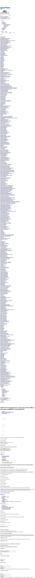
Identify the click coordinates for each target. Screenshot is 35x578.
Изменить (2, 560)
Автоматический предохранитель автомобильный (7, 188)
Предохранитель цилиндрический (5, 191)
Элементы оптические (3, 331)
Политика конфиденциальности (5, 492)
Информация (4, 23)
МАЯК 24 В (2, 66)
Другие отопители (3, 184)
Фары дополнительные (3, 320)
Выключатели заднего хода (4, 120)
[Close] (4, 387)
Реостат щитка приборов (4, 91)
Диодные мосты (2, 110)
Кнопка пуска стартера (3, 252)
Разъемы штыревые (3, 135)
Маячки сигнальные (3, 154)
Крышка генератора (3, 113)
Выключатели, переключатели (4, 83)
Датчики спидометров (3, 263)
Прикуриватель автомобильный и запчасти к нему (7, 40)
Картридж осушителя (3, 299)
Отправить (2, 568)
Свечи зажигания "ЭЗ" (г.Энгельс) (5, 258)
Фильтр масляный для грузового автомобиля (6, 334)
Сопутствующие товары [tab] (5, 460)
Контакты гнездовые (3, 129)
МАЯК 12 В (2, 65)
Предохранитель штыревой (4, 192)
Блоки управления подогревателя (5, 205)
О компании (4, 22)
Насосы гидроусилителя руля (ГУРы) (5, 168)
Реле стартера (2, 244)
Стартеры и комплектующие (4, 267)
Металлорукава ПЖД (3, 163)
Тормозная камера (3, 306)
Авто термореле (2, 118)
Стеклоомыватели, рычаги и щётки (5, 285)
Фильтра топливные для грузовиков (5, 340)
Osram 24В (1, 61)
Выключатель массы (3, 75)
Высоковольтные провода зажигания (5, 250)
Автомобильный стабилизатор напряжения (6, 189)
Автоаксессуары (2, 36)
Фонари (1, 351)
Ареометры (2, 77)
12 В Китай (2, 56)
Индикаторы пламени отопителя (5, 217)
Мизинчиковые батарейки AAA (5, 72)
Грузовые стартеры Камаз (4, 273)
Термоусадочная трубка (3, 239)
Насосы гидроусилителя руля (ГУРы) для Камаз (7, 171)
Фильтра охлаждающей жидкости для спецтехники (7, 343)
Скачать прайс (4, 28)
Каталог (6, 32)
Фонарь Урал (2, 356)
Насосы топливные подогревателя (5, 228)
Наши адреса (4, 457)
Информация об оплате (5, 456)
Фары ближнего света (3, 316)
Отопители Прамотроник (4, 183)
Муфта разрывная (3, 303)
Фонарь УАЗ (2, 353)
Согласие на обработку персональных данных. (7, 491)
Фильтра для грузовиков (3, 337)
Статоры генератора (3, 109)
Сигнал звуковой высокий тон (4, 159)
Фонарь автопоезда (3, 368)
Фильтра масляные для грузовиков (5, 339)
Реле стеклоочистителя (3, 245)
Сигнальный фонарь (3, 366)
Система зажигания (3, 246)
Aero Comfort (2, 230)
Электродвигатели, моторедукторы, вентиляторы (7, 376)
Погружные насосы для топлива (5, 167)
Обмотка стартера (3, 278)
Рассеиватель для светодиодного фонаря (6, 375)
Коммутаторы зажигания (4, 253)
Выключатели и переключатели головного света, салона (8, 87)
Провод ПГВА (2, 237)
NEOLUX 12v (2, 59)
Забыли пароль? (4, 551)
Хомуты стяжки (2, 54)
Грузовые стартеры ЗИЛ (3, 272)
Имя (1, 565)
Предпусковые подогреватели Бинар (5, 198)
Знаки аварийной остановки (4, 46)
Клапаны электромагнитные (4, 382)
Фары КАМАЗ (2, 325)
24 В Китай (2, 57)
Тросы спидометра (3, 266)
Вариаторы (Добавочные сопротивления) (6, 249)
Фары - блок (2, 322)
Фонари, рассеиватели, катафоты (5, 345)
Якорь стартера (2, 284)
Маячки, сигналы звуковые (4, 150)
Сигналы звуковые (3, 155)
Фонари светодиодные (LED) (4, 374)
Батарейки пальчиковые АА (4, 73)
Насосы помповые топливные (4, 165)
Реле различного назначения (4, 243)
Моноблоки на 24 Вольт (3, 147)
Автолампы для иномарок (4, 68)
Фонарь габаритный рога (4, 369)
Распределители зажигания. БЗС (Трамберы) (6, 257)
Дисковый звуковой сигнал (4, 157)
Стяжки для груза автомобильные (5, 41)
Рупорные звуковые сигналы (4, 160)
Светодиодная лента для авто (4, 346)
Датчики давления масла (4, 121)
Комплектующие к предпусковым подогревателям (7, 202)
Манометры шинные (3, 49)
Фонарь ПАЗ (2, 364)
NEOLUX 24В (2, 60)
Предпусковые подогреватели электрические (7, 200)
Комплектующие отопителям (4, 213)
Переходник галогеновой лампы (5, 132)
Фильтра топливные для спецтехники (5, 344)
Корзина (10, 32)
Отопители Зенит (2, 181)
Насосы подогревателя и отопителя (5, 222)
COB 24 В (1, 67)
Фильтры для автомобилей (4, 333)
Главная (2, 32)
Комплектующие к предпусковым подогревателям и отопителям (9, 201)
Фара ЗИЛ (1, 329)
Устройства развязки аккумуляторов (5, 193)
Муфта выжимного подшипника (5, 297)
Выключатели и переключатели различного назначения (8, 88)
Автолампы (3, 505)
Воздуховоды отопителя (3, 215)
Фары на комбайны (3, 318)
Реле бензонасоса (2, 241)
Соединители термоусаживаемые (5, 238)
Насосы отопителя (3, 224)
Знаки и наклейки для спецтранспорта (6, 47)
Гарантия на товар (4, 391)
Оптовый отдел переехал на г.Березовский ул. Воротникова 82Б (11, 501)
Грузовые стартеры (3, 270)
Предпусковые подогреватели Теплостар (6, 199)
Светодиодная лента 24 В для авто (5, 348)
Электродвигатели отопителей (4, 380)
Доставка (5, 26)
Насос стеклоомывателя (3, 293)
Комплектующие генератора (4, 107)
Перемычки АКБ (2, 81)
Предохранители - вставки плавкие (5, 190)
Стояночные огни (3, 367)
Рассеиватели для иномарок (4, 372)
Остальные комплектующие (4, 229)
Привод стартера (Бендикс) (4, 279)
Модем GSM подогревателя (4, 209)
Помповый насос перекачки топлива (5, 177)
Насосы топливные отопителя (4, 226)
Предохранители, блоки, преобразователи (6, 185)
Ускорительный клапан (3, 308)
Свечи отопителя (2, 221)
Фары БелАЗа (2, 328)
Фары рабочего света (3, 315)
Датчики (1, 114)
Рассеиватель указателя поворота (5, 360)
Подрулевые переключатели (4, 89)
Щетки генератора (3, 111)
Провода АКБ (2, 82)
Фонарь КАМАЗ (2, 354)
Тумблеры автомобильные (4, 310)
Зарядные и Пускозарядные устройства (6, 45)
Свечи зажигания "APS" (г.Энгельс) (5, 248)
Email (4, 550)
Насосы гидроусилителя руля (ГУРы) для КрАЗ (7, 170)
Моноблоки (2, 145)
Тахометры (2, 265)
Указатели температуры (3, 140)
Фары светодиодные (3, 311)
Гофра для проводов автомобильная (5, 236)
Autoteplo (1, 231)
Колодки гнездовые (3, 127)
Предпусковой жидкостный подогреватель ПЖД (7, 197)
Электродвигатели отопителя (4, 212)
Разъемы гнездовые (3, 134)
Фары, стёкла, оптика (3, 313)
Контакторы (2, 384)
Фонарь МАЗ (2, 355)
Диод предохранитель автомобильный (6, 125)
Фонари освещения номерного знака (5, 373)
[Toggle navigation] (1, 9)
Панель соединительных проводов (5, 126)
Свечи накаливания (3, 259)
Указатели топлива (3, 141)
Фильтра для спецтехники (4, 341)
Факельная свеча (2, 261)
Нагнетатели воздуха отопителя (5, 219)
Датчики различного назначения (5, 122)
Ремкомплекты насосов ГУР (4, 172)
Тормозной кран (2, 307)
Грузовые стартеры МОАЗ (4, 276)
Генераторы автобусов (3, 93)
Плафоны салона (2, 361)
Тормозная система (3, 298)
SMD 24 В (1, 63)
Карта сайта (4, 502)
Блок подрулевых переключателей (5, 85)
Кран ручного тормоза (3, 301)
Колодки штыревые (3, 128)
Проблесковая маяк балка (4, 153)
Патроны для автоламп (3, 131)
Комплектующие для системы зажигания (6, 254)
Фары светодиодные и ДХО (6, 509)
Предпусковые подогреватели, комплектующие (7, 194)
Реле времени (2, 242)
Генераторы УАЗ (2, 104)
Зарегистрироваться (5, 550)
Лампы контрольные (3, 138)
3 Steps (9, 522)
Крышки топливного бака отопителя (5, 218)
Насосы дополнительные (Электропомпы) (6, 173)
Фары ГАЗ (1, 326)
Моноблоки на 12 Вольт (3, 146)
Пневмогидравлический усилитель (5, 305)
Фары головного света (3, 323)
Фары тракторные (3, 332)
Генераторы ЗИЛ (2, 96)
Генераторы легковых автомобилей (5, 100)
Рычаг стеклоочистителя (4, 288)
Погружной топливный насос (4, 178)
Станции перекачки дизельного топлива (6, 175)
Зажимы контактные (3, 78)
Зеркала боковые (2, 123)
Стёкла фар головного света (4, 321)
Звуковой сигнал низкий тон (4, 158)
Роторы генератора (3, 108)
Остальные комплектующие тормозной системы (7, 309)
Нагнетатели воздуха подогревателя (5, 210)
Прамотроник (2, 232)
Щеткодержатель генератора (4, 112)
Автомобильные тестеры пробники (5, 76)
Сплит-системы (2, 148)
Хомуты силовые (2, 53)
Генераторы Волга (3, 102)
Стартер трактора (2, 281)
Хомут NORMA (2, 52)
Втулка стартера (2, 268)
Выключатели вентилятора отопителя (5, 86)
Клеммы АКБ (2, 79)
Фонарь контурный (3, 370)
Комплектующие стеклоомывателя (5, 290)
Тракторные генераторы (3, 106)
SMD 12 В (1, 62)
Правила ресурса (2, 521)
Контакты (3, 29)
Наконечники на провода (4, 130)
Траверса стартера (3, 283)
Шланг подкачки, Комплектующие (5, 42)
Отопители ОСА (2, 182)
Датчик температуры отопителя (5, 216)
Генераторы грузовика (3, 94)
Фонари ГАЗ (2, 357)
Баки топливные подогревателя (5, 204)
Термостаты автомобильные (4, 119)
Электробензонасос (3, 179)
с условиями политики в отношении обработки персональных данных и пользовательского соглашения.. (17, 489)
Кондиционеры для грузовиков (4, 143)
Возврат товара (4, 392)
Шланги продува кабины (4, 50)
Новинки (3, 395)
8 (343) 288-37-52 (5, 16)
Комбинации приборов (3, 137)
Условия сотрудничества (7, 24)
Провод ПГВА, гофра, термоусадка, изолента (6, 234)
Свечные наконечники (3, 260)
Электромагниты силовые (4, 385)
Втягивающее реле (3, 269)
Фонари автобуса (2, 362)
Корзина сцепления (3, 296)
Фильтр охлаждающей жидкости (5, 336)
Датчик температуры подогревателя (5, 207)
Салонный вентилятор (3, 379)
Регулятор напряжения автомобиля (5, 105)
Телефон (1, 567)
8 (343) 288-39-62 (4, 399)
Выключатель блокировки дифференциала (6, 116)
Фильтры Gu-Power (3, 335)
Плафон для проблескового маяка (5, 152)
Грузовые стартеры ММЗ (4, 275)
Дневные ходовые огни (3, 312)
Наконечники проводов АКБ (4, 80)
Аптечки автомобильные (4, 43)
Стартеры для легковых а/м (4, 282)
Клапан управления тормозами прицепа (6, 300)
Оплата (5, 27)
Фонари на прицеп (3, 358)
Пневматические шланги (4, 39)
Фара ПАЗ (1, 330)
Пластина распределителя (4, 256)
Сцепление (2, 294)
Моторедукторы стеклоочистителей (5, 378)
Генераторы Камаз (3, 97)
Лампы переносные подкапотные (5, 38)
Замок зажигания (2, 251)
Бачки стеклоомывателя (3, 292)
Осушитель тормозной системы (5, 304)
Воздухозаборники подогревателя (5, 206)
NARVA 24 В (2, 64)
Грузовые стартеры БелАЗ (4, 271)
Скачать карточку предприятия (4, 486)
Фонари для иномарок (3, 350)
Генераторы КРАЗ (3, 98)
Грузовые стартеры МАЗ (4, 274)
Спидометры (2, 264)
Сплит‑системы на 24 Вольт (4, 149)
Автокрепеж (2, 51)
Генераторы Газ (2, 103)
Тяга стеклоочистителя (3, 289)
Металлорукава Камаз (3, 162)
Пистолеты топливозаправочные (5, 166)
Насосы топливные (3, 176)
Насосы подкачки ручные (4, 174)
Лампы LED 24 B (2, 69)
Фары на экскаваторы (3, 319)
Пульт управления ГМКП (4, 90)
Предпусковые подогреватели (6, 507)
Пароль (3, 551)
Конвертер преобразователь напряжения (6, 187)
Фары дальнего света (3, 317)
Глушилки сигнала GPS (3, 44)
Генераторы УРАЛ (3, 99)
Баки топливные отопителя (4, 220)
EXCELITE (2, 58)
